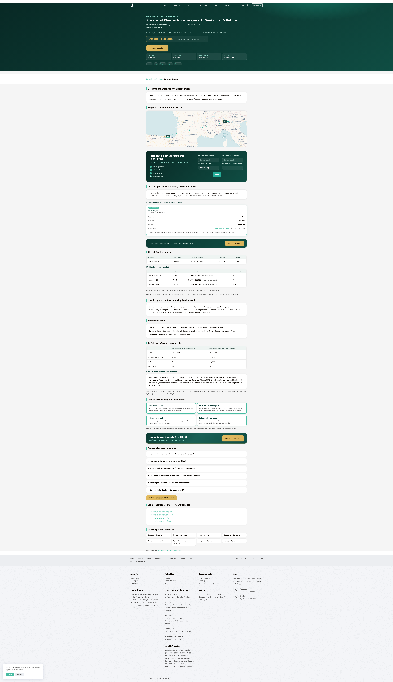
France (181, 618)
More (227, 5)
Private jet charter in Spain (161, 521)
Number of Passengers (233, 163)
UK (131, 562)
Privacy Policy (204, 578)
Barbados (168, 610)
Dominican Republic (179, 608)
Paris (214, 594)
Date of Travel (205, 163)
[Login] (247, 5)
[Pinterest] (257, 558)
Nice (219, 594)
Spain (170, 64)
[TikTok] (253, 558)
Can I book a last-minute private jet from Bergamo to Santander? (176, 475)
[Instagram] (245, 558)
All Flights (134, 581)
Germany (189, 621)
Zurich (208, 597)
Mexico (187, 597)
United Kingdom (171, 618)
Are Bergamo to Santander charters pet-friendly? (170, 483)
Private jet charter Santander (162, 515)
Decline (19, 674)
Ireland (167, 624)
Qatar (183, 631)
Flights (177, 5)
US (216, 5)
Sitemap (202, 581)
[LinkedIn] (262, 558)
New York (223, 597)
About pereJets (136, 578)
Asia (166, 584)
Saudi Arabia (174, 631)
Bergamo (162, 64)
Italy (156, 64)
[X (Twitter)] (241, 558)
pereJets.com (135, 600)
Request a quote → (157, 48)
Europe (149, 64)
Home (164, 5)
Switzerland (140, 562)
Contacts (134, 584)
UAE (190, 558)
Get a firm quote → (234, 243)
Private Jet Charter (157, 79)
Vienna (215, 597)
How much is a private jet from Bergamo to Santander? (172, 454)
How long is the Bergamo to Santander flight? (168, 461)
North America (170, 581)
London (202, 594)
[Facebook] (237, 558)
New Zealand (178, 639)
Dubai (208, 594)
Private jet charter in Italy (160, 518)
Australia (168, 639)
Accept (10, 674)
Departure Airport (207, 156)
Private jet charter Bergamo (161, 512)
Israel (189, 631)
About (190, 5)
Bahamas (173, 558)
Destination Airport (231, 156)
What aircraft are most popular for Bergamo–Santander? (172, 468)
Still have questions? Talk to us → (161, 498)
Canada (183, 558)
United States (170, 597)
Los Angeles (203, 600)
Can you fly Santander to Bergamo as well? (167, 490)
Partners (203, 5)
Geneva (202, 597)
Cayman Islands (179, 605)
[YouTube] (249, 558)
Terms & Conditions (206, 584)
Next (217, 175)
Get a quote (257, 5)
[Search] (243, 5)
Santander (178, 64)
